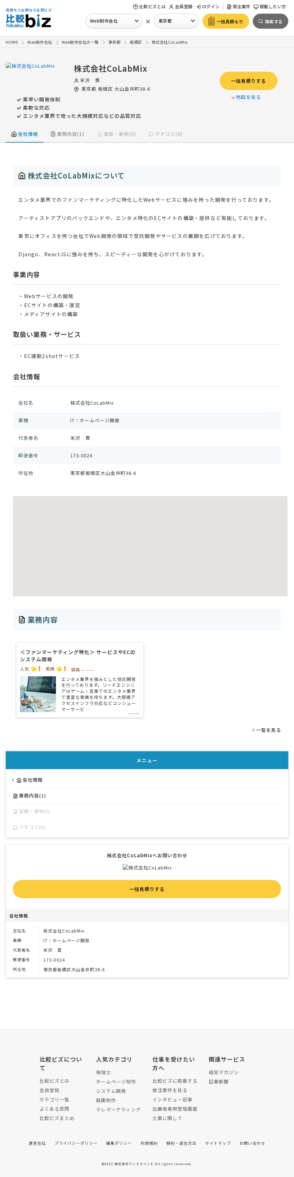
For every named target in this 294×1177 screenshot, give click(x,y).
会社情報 (28, 133)
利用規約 (149, 1143)
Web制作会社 (104, 21)
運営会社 (37, 1143)
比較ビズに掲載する (175, 1080)
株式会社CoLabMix (110, 68)
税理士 (103, 1072)
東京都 (165, 21)
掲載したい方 (273, 6)
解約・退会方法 (181, 1143)
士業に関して (167, 1118)
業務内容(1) (71, 133)
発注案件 (242, 6)
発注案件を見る (170, 1090)
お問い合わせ (252, 1143)
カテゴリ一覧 (54, 1099)
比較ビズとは (152, 6)
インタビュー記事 (172, 1099)
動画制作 (106, 1100)
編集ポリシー (119, 1143)
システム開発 (111, 1090)
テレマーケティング (118, 1109)
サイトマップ (218, 1143)
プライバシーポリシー (76, 1143)
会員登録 (184, 6)
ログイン (211, 6)
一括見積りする (248, 80)
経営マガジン (224, 1072)
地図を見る (248, 97)
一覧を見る (268, 729)
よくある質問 (54, 1108)
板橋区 (105, 88)
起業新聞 (219, 1081)
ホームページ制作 (116, 1081)
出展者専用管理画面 (175, 1108)
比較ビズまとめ (57, 1118)
